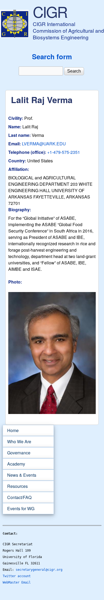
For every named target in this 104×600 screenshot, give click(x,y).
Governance (16, 453)
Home (13, 430)
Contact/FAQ (17, 497)
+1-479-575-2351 (63, 152)
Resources (15, 486)
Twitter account (17, 576)
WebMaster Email (17, 582)
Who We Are (17, 441)
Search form (52, 56)
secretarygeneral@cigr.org (39, 570)
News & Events (19, 475)
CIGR (50, 11)
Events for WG (20, 508)
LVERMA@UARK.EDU (44, 144)
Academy (14, 464)
